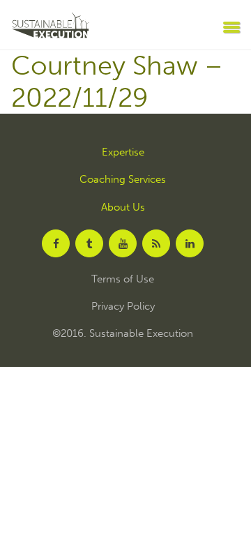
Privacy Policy (123, 306)
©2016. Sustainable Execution (122, 333)
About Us (123, 207)
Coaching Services (122, 179)
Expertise (123, 152)
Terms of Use (122, 279)
